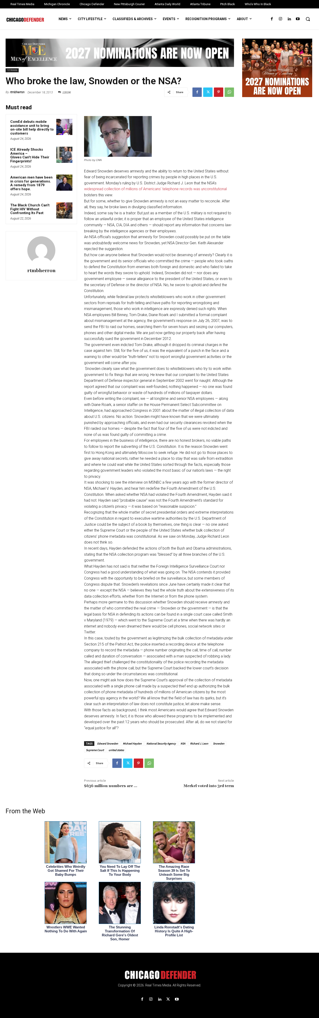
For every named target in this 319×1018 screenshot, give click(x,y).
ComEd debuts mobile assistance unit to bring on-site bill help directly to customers (32, 127)
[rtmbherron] (41, 250)
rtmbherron (17, 92)
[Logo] (159, 975)
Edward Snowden (107, 743)
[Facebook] (272, 19)
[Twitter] (208, 92)
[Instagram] (280, 19)
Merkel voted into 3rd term (209, 786)
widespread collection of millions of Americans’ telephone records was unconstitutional (155, 189)
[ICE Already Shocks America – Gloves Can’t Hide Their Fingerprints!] (64, 155)
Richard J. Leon (199, 743)
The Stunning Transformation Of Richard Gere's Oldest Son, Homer (120, 933)
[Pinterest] (218, 92)
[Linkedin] (289, 19)
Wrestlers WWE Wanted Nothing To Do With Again (66, 929)
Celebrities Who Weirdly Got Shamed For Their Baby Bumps (65, 870)
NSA (183, 743)
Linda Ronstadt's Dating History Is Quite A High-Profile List (174, 931)
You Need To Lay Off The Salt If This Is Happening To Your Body (120, 870)
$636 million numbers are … (110, 786)
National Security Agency (161, 743)
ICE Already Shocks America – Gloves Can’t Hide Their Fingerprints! (29, 155)
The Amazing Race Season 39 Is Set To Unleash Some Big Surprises (174, 872)
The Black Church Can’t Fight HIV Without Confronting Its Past (30, 209)
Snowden (218, 743)
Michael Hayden (132, 743)
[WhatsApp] (229, 92)
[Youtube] (298, 19)
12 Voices (12, 70)
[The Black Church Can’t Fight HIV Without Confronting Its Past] (64, 210)
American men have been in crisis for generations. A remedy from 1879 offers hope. (31, 183)
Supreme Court (95, 750)
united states (116, 750)
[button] (307, 19)
